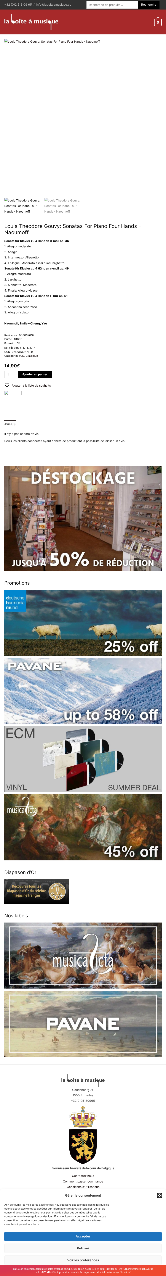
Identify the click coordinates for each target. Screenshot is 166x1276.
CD (22, 355)
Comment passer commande (83, 1181)
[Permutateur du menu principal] (145, 22)
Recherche (148, 4)
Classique (32, 355)
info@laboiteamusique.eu (53, 4)
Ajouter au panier (35, 374)
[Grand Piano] (13, 399)
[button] (159, 1195)
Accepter (83, 1236)
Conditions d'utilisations (83, 1187)
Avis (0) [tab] (10, 424)
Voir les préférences (83, 1260)
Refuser (83, 1248)
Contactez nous (83, 1176)
